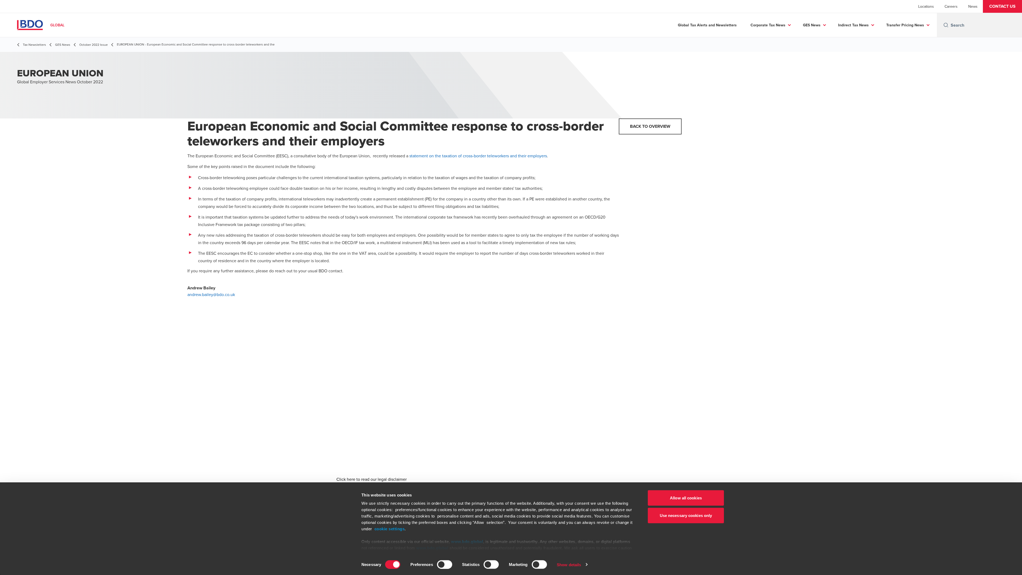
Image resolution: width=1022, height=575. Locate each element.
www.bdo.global (467, 541)
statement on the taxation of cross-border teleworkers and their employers (478, 156)
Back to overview (650, 126)
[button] (1002, 6)
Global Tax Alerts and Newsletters (707, 25)
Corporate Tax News (768, 25)
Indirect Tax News (853, 25)
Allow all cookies (686, 498)
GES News (812, 25)
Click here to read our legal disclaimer (371, 479)
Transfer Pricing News (905, 25)
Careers (951, 6)
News (973, 6)
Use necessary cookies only (686, 515)
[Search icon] (946, 25)
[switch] (444, 564)
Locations (926, 6)
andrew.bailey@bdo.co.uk (211, 294)
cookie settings (389, 529)
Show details (569, 564)
